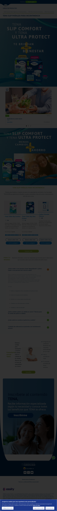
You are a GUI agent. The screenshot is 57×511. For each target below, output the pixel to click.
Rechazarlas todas (50, 508)
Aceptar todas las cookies (39, 508)
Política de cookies (36, 505)
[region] (28, 505)
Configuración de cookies (8, 508)
